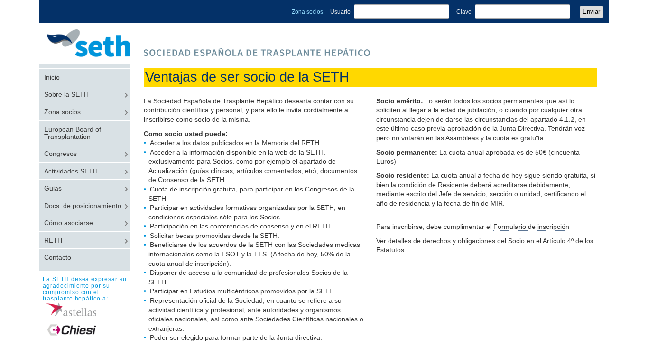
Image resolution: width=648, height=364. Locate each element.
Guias (53, 188)
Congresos (60, 153)
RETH (53, 240)
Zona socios (62, 112)
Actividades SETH (71, 171)
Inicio (52, 77)
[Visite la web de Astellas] (86, 309)
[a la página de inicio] (94, 54)
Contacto (57, 257)
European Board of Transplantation (72, 133)
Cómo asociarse (68, 223)
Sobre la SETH (66, 94)
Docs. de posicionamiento (82, 205)
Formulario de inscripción (531, 226)
